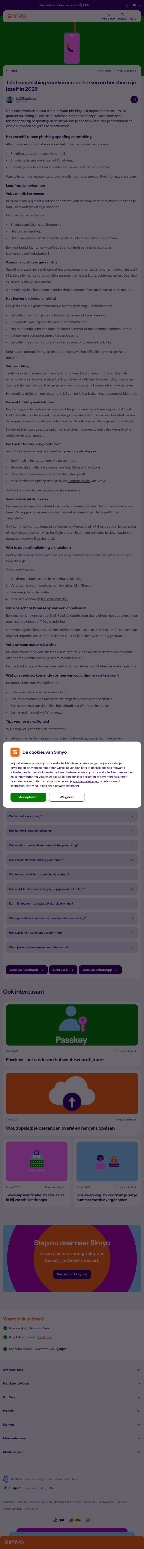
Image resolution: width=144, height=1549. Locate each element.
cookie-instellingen (86, 781)
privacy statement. (67, 785)
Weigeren (66, 797)
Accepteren (28, 797)
